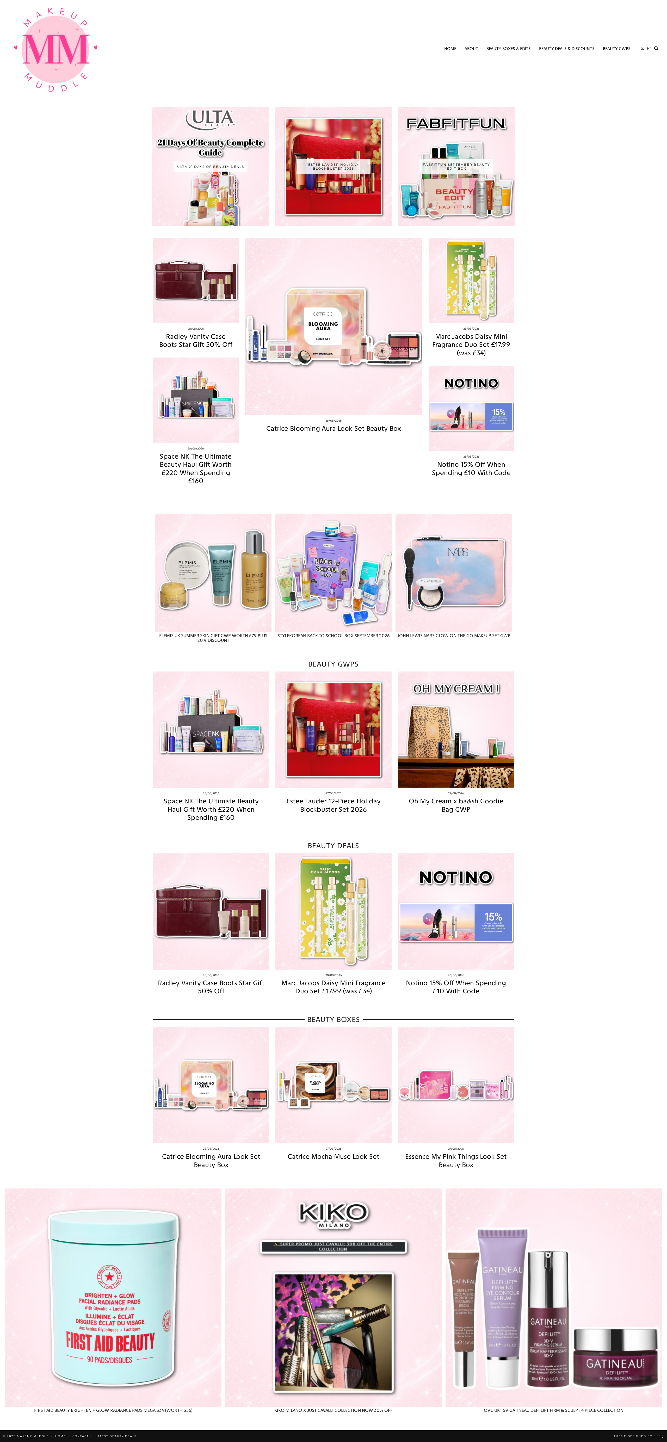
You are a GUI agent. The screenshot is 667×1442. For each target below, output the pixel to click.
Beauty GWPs (617, 48)
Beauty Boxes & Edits (508, 48)
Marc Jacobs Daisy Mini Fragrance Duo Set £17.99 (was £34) (471, 344)
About (471, 48)
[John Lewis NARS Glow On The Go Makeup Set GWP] (454, 573)
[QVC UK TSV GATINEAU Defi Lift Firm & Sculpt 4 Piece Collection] (554, 1297)
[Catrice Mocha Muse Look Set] (333, 1085)
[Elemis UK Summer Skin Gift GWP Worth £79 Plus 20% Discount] (213, 573)
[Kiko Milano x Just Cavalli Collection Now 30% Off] (333, 1297)
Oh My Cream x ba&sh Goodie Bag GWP (456, 805)
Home (450, 48)
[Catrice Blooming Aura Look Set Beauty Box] (333, 326)
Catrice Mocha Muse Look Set (333, 1157)
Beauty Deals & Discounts (567, 48)
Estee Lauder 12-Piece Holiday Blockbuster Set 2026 (333, 805)
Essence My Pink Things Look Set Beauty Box (456, 1161)
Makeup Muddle (33, 1436)
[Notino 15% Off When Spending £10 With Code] (471, 408)
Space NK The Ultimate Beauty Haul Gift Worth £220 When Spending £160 (196, 468)
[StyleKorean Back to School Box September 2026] (333, 573)
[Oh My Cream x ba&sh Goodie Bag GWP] (456, 729)
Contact (80, 1436)
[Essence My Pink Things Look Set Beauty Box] (456, 1085)
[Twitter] (642, 49)
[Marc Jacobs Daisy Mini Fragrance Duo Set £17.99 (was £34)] (471, 280)
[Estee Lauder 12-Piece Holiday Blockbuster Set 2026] (333, 729)
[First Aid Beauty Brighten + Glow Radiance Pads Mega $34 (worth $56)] (113, 1297)
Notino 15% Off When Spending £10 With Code (471, 468)
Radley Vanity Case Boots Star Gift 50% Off (195, 340)
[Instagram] (649, 49)
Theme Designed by (639, 1436)
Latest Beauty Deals (116, 1436)
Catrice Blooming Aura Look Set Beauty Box (333, 428)
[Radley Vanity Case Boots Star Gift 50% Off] (196, 280)
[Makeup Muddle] (55, 49)
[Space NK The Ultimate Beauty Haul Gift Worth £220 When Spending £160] (196, 400)
